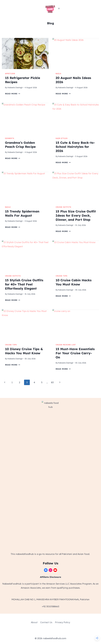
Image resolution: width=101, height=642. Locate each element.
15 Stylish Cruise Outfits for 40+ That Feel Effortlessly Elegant (24, 284)
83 (52, 382)
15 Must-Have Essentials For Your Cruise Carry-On (75, 353)
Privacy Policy (62, 622)
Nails (58, 74)
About (34, 622)
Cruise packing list (66, 345)
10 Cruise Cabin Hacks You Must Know (74, 282)
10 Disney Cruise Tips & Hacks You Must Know (24, 351)
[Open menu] (59, 8)
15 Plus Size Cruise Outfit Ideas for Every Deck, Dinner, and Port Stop (76, 215)
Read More (12, 94)
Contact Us (46, 622)
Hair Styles (61, 138)
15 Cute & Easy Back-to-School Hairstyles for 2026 (75, 147)
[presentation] (25, 53)
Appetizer (10, 74)
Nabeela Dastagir (15, 87)
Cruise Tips (61, 276)
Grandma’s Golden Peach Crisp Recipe (20, 145)
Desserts (9, 138)
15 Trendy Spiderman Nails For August (22, 213)
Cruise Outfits (63, 207)
